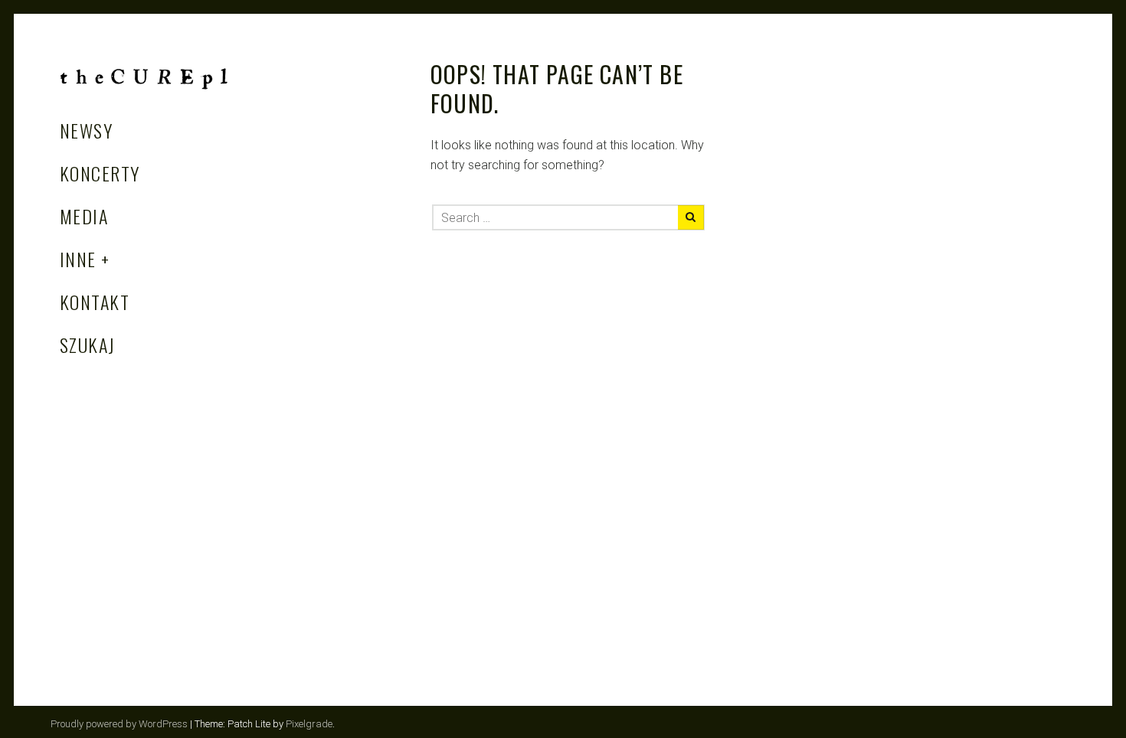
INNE (78, 259)
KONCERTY (100, 173)
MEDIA (84, 216)
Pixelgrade (309, 724)
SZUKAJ (88, 344)
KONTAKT (94, 301)
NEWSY (86, 130)
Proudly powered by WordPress (119, 724)
